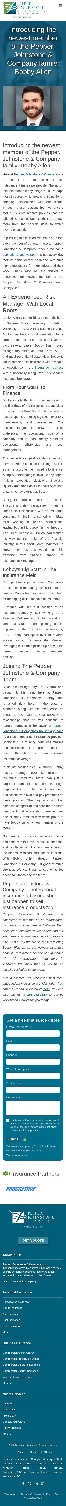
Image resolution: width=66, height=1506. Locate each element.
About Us (8, 1403)
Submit (13, 1139)
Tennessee (57, 1463)
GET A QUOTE (33, 1240)
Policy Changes (12, 1427)
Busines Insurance (17, 1343)
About (21, 1452)
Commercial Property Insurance (21, 1358)
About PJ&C (12, 1255)
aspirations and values (19, 254)
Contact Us (9, 1409)
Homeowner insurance (16, 1301)
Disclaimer (10, 1494)
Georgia (35, 1459)
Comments (13, 1097)
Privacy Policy (53, 1494)
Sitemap (48, 1452)
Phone (11, 1055)
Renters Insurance (13, 1326)
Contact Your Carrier (14, 1421)
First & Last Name (19, 1026)
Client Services (14, 1394)
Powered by (35, 1498)
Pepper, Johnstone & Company (36, 174)
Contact (34, 1452)
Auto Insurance (11, 1313)
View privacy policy (16, 1155)
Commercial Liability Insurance (20, 1370)
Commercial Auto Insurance (19, 1352)
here (46, 989)
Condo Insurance (12, 1307)
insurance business (49, 367)
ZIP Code (13, 1083)
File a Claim (9, 1415)
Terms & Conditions (31, 1494)
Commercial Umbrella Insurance (21, 1364)
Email (11, 1041)
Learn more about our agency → (21, 1281)
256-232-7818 (37, 994)
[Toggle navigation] (60, 5)
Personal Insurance (17, 1292)
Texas (42, 1467)
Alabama (23, 1459)
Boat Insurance (11, 1319)
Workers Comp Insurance (17, 1377)
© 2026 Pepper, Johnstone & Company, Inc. (33, 1444)
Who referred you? (17, 1069)
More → (7, 1332)
